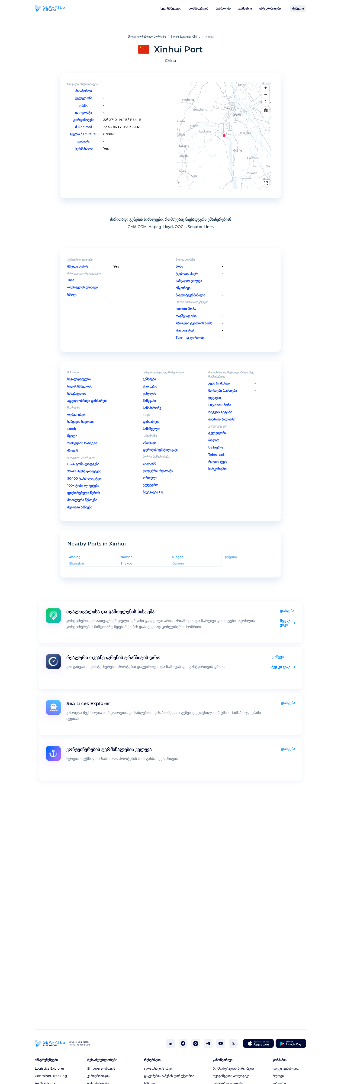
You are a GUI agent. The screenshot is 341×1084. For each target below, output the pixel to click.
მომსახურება (198, 8)
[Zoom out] (265, 94)
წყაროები (223, 8)
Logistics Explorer (49, 1068)
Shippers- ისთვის (101, 1068)
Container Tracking (51, 1076)
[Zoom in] (265, 87)
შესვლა (298, 8)
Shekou (126, 563)
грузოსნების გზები (158, 1068)
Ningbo (177, 556)
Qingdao (230, 556)
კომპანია (245, 8)
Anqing (74, 556)
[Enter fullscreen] (265, 183)
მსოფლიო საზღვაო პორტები (147, 36)
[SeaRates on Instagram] (195, 1043)
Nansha (126, 556)
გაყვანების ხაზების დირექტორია (169, 1076)
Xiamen (178, 563)
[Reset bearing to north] (265, 101)
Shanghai (76, 563)
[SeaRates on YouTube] (220, 1043)
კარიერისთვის (98, 1076)
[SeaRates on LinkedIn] (170, 1043)
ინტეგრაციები (270, 8)
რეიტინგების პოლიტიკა (231, 1076)
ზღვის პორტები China (185, 36)
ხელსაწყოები (171, 8)
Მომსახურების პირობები (233, 1068)
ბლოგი (278, 1076)
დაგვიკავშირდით (286, 1068)
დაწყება (287, 611)
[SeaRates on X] (233, 1043)
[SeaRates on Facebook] (183, 1043)
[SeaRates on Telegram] (208, 1043)
